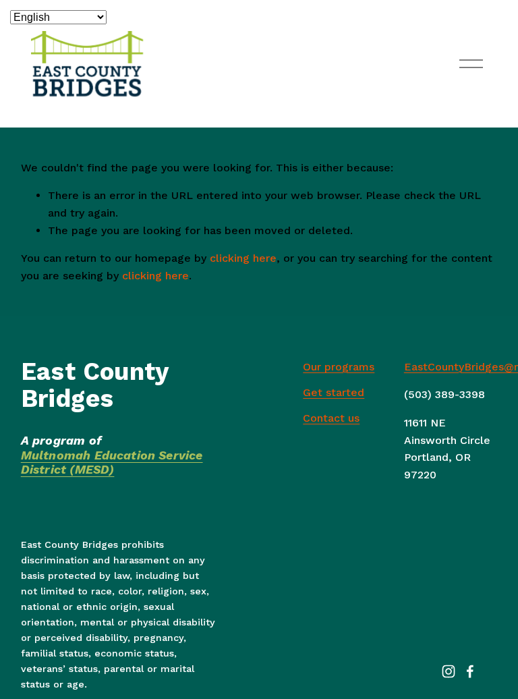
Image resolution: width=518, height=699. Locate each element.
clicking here (243, 258)
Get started (333, 392)
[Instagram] (448, 671)
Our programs (338, 366)
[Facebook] (470, 671)
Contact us (331, 418)
